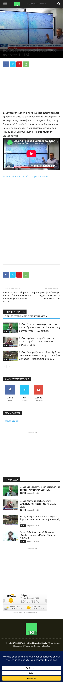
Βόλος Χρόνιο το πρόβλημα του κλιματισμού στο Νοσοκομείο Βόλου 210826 (37, 341)
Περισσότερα (11, 421)
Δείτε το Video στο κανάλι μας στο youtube (25, 176)
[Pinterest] (19, 64)
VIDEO (6, 331)
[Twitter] (13, 64)
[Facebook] (6, 64)
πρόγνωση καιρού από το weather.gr (25, 612)
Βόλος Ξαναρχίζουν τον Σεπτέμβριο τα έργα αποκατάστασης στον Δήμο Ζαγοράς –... (40, 519)
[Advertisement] (31, 89)
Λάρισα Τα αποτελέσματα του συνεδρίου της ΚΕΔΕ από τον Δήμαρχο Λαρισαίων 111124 (17, 297)
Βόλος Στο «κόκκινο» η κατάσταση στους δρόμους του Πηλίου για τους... (40, 488)
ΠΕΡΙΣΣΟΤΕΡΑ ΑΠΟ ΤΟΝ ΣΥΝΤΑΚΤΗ (26, 316)
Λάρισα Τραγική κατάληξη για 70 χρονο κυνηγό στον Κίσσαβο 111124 (46, 295)
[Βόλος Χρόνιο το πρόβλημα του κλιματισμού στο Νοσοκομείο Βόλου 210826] (10, 342)
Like (10, 386)
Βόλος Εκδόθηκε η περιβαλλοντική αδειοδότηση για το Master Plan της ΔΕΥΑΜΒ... (38, 535)
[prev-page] (5, 366)
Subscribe (38, 386)
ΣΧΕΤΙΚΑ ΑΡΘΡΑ (15, 311)
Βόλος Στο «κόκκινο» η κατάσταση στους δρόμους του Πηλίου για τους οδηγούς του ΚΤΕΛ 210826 (39, 327)
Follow (24, 386)
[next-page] (9, 366)
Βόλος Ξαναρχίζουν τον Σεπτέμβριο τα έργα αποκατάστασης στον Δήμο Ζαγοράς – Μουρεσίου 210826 (39, 355)
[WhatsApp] (26, 64)
